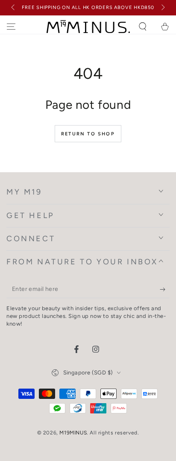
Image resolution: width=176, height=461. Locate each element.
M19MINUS (73, 433)
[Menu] (11, 26)
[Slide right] (162, 7)
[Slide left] (13, 7)
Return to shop (88, 134)
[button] (143, 26)
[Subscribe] (165, 289)
